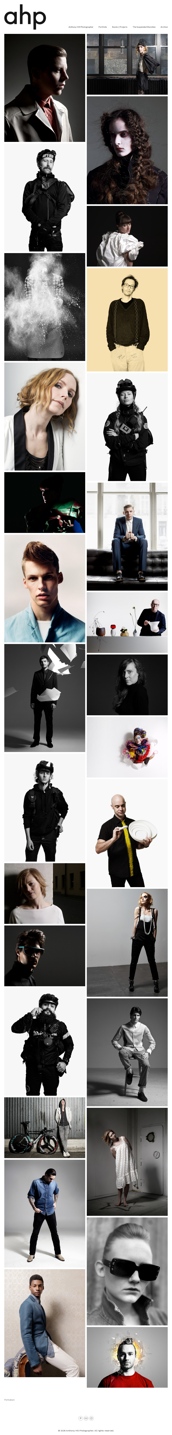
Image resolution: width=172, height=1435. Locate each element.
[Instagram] (91, 1418)
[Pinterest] (80, 1418)
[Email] (86, 1418)
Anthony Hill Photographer (81, 27)
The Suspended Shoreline (144, 27)
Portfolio (102, 27)
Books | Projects (119, 27)
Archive (164, 27)
